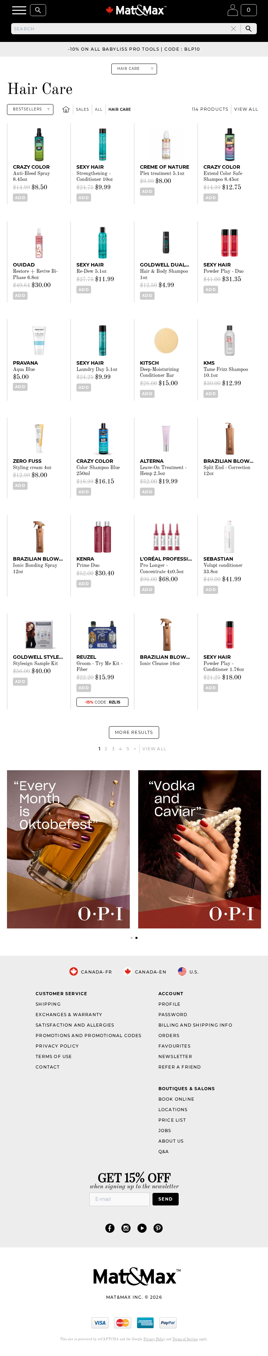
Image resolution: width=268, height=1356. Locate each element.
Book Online (176, 1099)
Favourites (174, 1046)
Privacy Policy (57, 1046)
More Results (134, 732)
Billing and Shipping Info (195, 1025)
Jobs (164, 1130)
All (99, 109)
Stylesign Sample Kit (35, 663)
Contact (48, 1067)
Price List (172, 1120)
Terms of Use (54, 1056)
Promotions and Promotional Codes (88, 1035)
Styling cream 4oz (32, 467)
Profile (169, 1004)
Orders (168, 1035)
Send (165, 1199)
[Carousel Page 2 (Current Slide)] (136, 938)
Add (20, 197)
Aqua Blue (24, 369)
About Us (171, 1141)
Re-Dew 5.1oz (91, 271)
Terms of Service (185, 1339)
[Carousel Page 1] (132, 938)
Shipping (48, 1004)
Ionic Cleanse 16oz (160, 663)
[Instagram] (126, 1228)
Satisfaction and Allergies (75, 1025)
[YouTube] (142, 1228)
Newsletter (175, 1056)
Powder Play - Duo (223, 271)
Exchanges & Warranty (69, 1014)
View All (246, 109)
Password (173, 1014)
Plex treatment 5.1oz (162, 173)
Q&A (163, 1151)
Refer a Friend (179, 1067)
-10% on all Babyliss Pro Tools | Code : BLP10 (134, 49)
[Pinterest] (158, 1228)
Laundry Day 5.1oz (96, 369)
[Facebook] (110, 1228)
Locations (173, 1109)
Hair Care (120, 109)
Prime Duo (87, 565)
